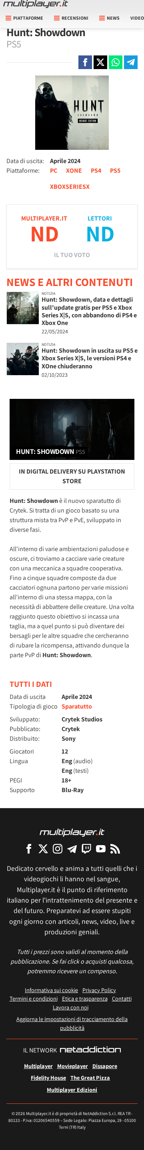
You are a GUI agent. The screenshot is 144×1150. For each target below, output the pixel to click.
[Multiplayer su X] (43, 849)
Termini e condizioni (34, 998)
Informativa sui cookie (51, 990)
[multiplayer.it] (72, 832)
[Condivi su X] (100, 62)
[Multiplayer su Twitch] (86, 849)
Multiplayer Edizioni (72, 1089)
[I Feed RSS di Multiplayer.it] (115, 849)
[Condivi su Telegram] (131, 62)
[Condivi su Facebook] (85, 62)
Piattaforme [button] (28, 18)
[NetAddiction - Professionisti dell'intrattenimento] (90, 1050)
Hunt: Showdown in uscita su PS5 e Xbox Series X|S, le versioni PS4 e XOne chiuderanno (90, 358)
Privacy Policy (99, 990)
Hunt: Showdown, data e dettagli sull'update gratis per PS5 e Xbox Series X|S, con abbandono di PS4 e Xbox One (89, 311)
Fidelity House (48, 1077)
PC (53, 170)
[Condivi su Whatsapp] (115, 62)
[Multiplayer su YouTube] (101, 849)
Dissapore (104, 1066)
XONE (74, 170)
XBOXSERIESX (70, 186)
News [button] (113, 18)
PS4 (96, 170)
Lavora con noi (70, 1007)
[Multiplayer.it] (35, 4)
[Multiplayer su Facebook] (29, 849)
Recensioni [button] (75, 18)
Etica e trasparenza (85, 998)
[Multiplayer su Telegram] (72, 849)
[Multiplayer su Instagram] (57, 849)
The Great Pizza (90, 1077)
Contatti (122, 998)
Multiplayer (38, 1066)
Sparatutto (77, 706)
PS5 (115, 170)
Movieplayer (72, 1066)
